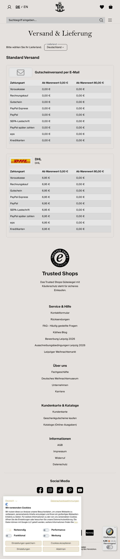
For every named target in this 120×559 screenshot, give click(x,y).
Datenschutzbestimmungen (65, 501)
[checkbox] (8, 530)
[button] (11, 501)
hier (75, 522)
